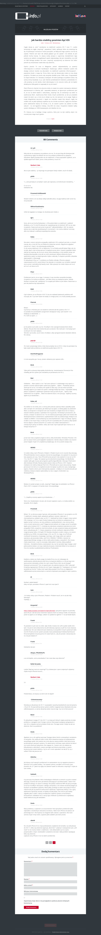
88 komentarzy (56, 43)
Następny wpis (58, 130)
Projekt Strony (55, 932)
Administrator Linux (64, 932)
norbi (42, 43)
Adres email (28, 885)
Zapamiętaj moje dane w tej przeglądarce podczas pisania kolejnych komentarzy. (46, 902)
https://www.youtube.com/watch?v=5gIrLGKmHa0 (39, 611)
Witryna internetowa (31, 891)
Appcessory (53, 6)
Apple (52, 118)
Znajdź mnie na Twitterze (21, 6)
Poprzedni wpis (43, 130)
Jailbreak (60, 6)
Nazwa (27, 879)
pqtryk (33, 341)
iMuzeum (32, 6)
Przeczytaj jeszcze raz (42, 6)
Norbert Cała (35, 165)
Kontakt (67, 6)
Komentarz (28, 861)
